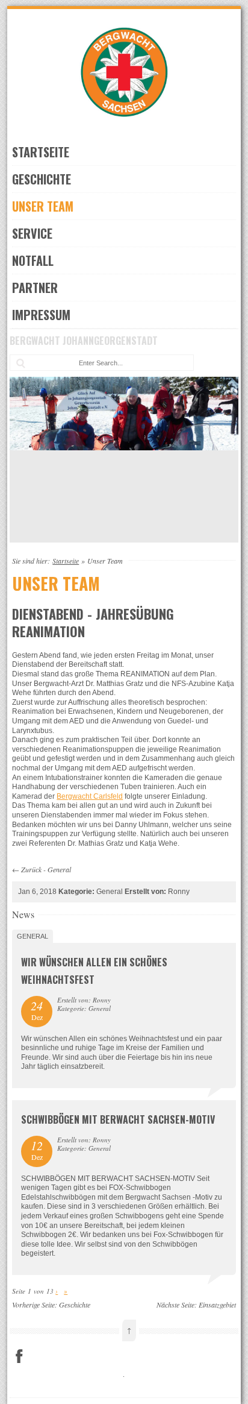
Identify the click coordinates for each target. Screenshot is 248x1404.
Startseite (40, 152)
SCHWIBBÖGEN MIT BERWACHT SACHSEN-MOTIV (118, 1119)
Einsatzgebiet (217, 1304)
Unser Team (42, 206)
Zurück (31, 869)
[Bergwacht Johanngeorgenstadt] (124, 127)
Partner (35, 288)
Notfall (33, 260)
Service (32, 233)
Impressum (41, 315)
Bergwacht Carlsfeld (90, 796)
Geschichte (41, 179)
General (59, 869)
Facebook (19, 1356)
